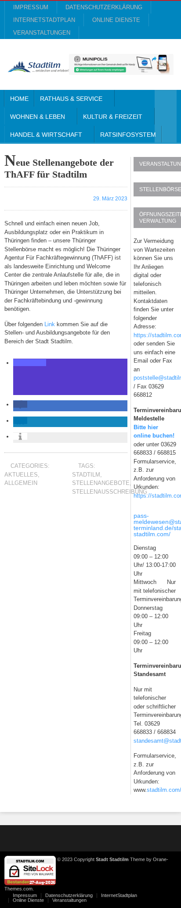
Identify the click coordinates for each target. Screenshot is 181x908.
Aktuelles (21, 474)
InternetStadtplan (44, 20)
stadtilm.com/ (152, 534)
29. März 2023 (109, 199)
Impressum (30, 7)
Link (49, 324)
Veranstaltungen (41, 32)
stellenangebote (101, 483)
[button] (29, 362)
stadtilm (86, 474)
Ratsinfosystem (128, 134)
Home (19, 98)
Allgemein (20, 483)
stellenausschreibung (109, 491)
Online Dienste (116, 20)
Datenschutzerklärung (103, 7)
